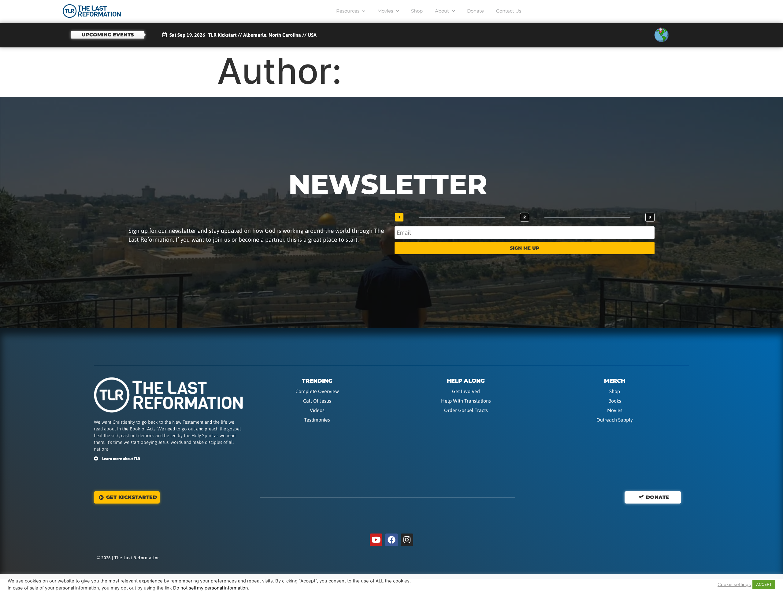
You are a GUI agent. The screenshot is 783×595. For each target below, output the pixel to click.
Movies (385, 11)
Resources (347, 11)
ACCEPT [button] (764, 584)
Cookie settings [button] (734, 584)
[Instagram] (407, 540)
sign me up (524, 248)
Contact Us (508, 11)
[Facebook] (391, 540)
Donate (475, 11)
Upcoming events (108, 35)
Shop (417, 11)
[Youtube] (376, 540)
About (442, 11)
